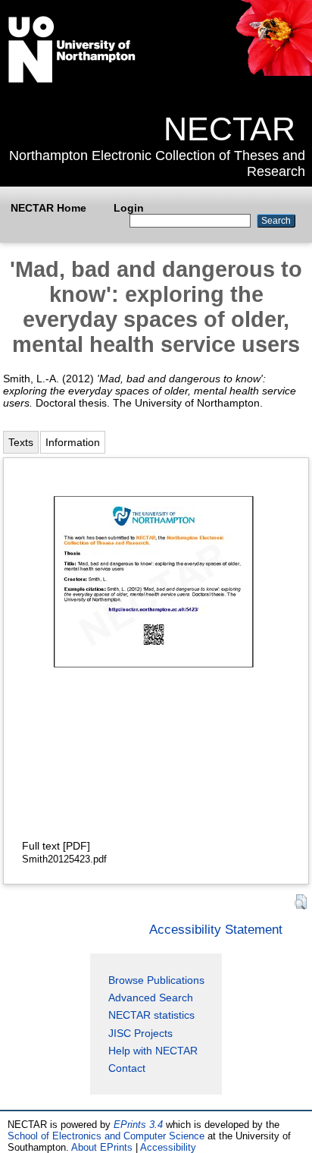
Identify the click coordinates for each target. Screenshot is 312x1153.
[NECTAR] (273, 72)
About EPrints (102, 1147)
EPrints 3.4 (138, 1124)
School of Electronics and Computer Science (106, 1136)
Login (129, 208)
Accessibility (168, 1147)
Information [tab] (72, 442)
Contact (126, 1068)
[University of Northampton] (72, 80)
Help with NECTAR (153, 1051)
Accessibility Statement (215, 929)
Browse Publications (156, 980)
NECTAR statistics (151, 1015)
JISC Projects (140, 1033)
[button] (301, 902)
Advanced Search (150, 997)
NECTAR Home (48, 208)
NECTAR (229, 129)
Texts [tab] (20, 442)
